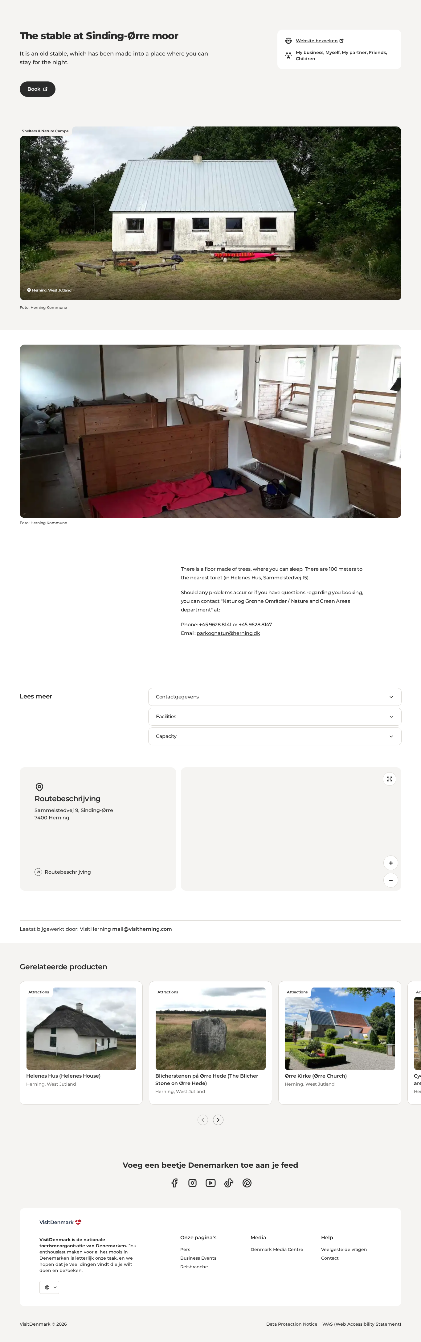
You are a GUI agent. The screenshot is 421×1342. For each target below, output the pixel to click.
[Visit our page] (192, 1183)
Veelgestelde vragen (344, 1249)
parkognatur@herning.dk (228, 633)
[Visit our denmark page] (174, 1183)
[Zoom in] (390, 862)
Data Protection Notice (291, 1324)
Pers (185, 1249)
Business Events (198, 1258)
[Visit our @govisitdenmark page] (228, 1183)
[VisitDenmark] (60, 1222)
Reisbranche (194, 1267)
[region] (291, 829)
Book (33, 89)
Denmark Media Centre (277, 1249)
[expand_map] (389, 779)
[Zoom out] (390, 880)
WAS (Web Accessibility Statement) (361, 1324)
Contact (330, 1258)
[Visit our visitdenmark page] (210, 1183)
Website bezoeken (317, 40)
